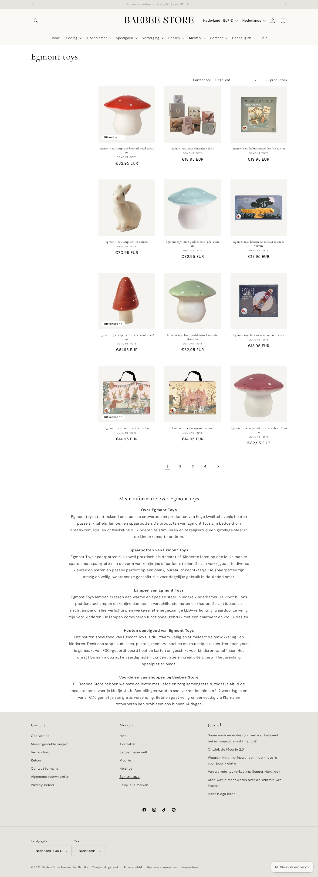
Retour (36, 760)
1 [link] (167, 466)
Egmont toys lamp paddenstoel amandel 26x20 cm (193, 337)
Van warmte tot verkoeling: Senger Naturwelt (244, 771)
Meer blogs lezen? (222, 794)
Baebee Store (51, 867)
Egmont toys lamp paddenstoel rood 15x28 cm (127, 337)
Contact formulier (45, 768)
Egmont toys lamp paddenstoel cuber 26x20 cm (259, 430)
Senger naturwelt (133, 752)
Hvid (123, 736)
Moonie (125, 760)
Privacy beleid (42, 785)
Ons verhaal (41, 736)
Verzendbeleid (191, 867)
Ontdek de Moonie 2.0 (226, 749)
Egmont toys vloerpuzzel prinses (193, 428)
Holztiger (126, 768)
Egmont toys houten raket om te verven (258, 335)
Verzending (40, 752)
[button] (36, 21)
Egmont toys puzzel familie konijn (127, 428)
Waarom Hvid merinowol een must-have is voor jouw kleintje (242, 760)
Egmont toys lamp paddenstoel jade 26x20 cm (193, 244)
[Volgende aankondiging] (285, 4)
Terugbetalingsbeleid (106, 867)
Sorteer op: (202, 80)
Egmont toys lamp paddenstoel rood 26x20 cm (126, 150)
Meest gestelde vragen (49, 744)
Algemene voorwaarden (50, 776)
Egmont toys (129, 776)
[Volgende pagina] (218, 466)
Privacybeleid (133, 867)
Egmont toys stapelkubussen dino (192, 148)
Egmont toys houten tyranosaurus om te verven (258, 244)
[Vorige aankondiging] (32, 4)
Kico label (127, 744)
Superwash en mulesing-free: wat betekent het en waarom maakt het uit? (243, 738)
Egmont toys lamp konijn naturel (126, 242)
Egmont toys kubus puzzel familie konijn (258, 148)
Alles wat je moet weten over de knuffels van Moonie (244, 783)
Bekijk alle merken (133, 785)
